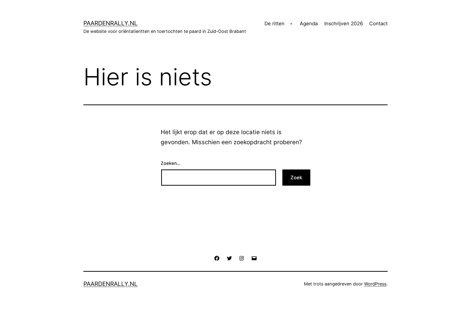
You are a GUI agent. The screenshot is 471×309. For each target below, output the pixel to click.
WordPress (375, 283)
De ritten (274, 23)
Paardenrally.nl (110, 23)
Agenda (309, 23)
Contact (378, 23)
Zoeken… (171, 163)
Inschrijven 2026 (343, 23)
